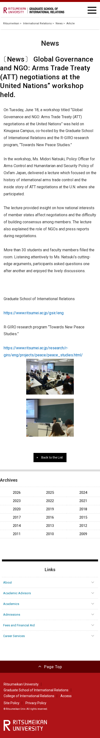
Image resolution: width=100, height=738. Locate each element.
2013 (50, 526)
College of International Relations (29, 696)
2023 (17, 501)
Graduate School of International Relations (36, 690)
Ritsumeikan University (21, 684)
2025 (50, 493)
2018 (83, 509)
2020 (17, 509)
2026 (17, 493)
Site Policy (11, 703)
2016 (50, 517)
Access (66, 696)
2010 (50, 534)
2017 (17, 517)
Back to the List (52, 457)
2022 (50, 501)
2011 (17, 534)
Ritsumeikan (11, 23)
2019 (50, 509)
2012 (83, 526)
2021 (83, 501)
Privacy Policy (35, 703)
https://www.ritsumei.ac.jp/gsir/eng (34, 313)
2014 (17, 526)
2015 (83, 517)
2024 (83, 493)
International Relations (37, 23)
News (59, 23)
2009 (83, 534)
